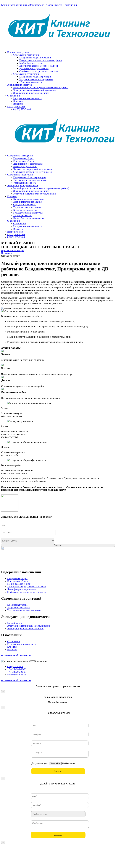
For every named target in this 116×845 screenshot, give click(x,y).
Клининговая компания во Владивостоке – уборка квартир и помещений (39, 5)
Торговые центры (22, 215)
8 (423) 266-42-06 (16, 106)
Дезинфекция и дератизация (33, 68)
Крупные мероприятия (25, 210)
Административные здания (27, 202)
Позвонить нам (15, 231)
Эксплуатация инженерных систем (31, 93)
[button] (12, 250)
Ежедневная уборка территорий (35, 76)
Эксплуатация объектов (19, 85)
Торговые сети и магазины (27, 207)
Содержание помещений (26, 55)
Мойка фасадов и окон (31, 63)
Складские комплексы (24, 204)
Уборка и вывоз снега (30, 82)
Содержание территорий (26, 74)
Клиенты (18, 101)
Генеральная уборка (23, 161)
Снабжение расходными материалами (38, 71)
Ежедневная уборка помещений (35, 57)
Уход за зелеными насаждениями (36, 79)
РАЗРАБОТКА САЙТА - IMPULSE (16, 655)
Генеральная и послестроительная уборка (40, 60)
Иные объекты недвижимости (28, 218)
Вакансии (18, 104)
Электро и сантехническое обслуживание (34, 90)
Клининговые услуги (18, 52)
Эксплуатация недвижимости (22, 185)
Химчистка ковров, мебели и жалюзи (38, 65)
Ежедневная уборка (23, 158)
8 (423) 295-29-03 (22, 109)
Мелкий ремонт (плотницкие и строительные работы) (41, 87)
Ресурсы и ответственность (27, 98)
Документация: (39, 763)
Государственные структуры (28, 212)
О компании (13, 95)
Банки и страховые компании (28, 199)
